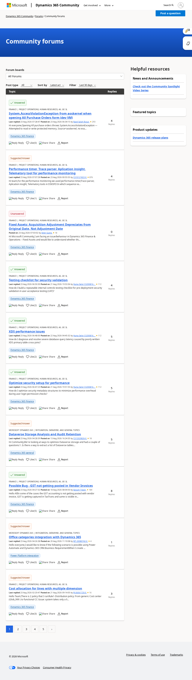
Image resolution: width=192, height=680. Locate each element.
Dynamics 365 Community (57, 5)
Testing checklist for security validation (38, 280)
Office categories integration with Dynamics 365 (45, 537)
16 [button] (90, 592)
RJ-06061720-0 (80, 592)
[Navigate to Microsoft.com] (17, 5)
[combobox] (65, 76)
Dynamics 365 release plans (150, 137)
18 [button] (55, 232)
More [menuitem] (107, 5)
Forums (39, 16)
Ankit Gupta (46, 232)
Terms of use (158, 654)
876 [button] (91, 177)
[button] (168, 5)
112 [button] (99, 284)
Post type (12, 85)
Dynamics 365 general (22, 452)
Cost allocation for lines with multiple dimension (45, 588)
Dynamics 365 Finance (22, 136)
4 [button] (91, 541)
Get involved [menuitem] (91, 5)
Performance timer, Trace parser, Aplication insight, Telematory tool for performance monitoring (47, 171)
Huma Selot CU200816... (84, 284)
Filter (72, 85)
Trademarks (176, 654)
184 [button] (90, 489)
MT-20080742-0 (80, 541)
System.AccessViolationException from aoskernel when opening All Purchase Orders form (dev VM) (50, 115)
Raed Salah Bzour (81, 121)
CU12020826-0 (80, 438)
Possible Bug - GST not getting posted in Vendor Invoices (51, 486)
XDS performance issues (27, 331)
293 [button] (93, 121)
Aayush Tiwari (79, 489)
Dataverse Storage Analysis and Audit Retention (45, 434)
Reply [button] (21, 142)
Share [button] (52, 142)
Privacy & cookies (136, 654)
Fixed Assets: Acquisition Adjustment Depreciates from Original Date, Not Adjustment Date (50, 226)
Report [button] (64, 142)
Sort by (42, 85)
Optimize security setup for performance (39, 383)
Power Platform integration (24, 555)
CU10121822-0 (80, 177)
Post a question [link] (170, 13)
